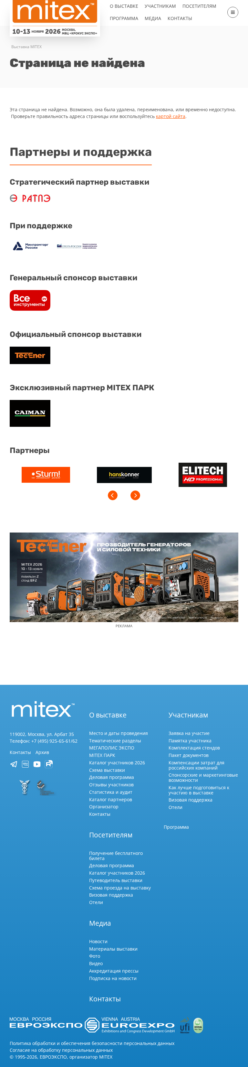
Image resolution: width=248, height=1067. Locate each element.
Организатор (104, 806)
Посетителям (199, 6)
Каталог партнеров (110, 799)
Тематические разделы (115, 741)
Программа (124, 18)
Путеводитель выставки (115, 880)
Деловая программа (111, 777)
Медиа (153, 18)
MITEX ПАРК (102, 755)
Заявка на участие (189, 733)
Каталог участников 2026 (117, 763)
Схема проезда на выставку (120, 888)
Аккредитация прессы (114, 971)
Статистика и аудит (110, 792)
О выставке (124, 6)
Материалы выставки (113, 949)
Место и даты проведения (118, 733)
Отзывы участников (111, 784)
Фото (94, 956)
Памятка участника (190, 741)
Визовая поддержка (190, 800)
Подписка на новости (113, 978)
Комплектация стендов (194, 748)
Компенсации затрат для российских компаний (196, 765)
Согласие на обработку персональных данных (61, 1050)
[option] (45, 476)
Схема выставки (107, 770)
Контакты (180, 18)
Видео (96, 963)
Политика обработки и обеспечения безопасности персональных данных (92, 1043)
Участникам (160, 6)
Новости (98, 941)
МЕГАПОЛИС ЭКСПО (111, 748)
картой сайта (170, 116)
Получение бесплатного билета (116, 855)
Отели (175, 807)
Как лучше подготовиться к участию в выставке (199, 790)
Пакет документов (189, 755)
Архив (42, 752)
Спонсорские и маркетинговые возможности (203, 777)
